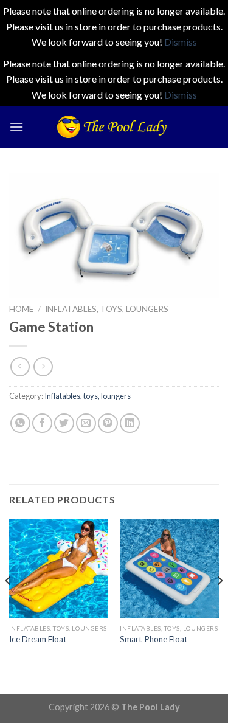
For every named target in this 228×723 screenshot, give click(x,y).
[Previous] (8, 605)
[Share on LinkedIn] (130, 423)
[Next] (219, 605)
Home (21, 309)
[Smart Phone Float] (169, 568)
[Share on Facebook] (42, 423)
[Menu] (16, 127)
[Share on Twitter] (64, 423)
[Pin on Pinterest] (108, 423)
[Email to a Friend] (86, 423)
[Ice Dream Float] (58, 568)
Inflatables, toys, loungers (106, 309)
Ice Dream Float (38, 639)
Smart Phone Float (154, 639)
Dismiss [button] (180, 41)
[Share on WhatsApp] (20, 423)
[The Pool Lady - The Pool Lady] (114, 127)
